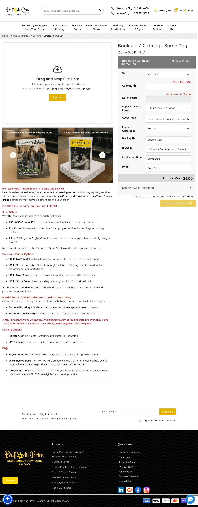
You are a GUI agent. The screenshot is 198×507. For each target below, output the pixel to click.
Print (125, 166)
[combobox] (168, 74)
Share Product (183, 61)
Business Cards (60, 461)
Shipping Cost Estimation (138, 188)
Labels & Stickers (61, 487)
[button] (7, 499)
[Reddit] (129, 490)
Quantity (127, 85)
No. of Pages (129, 97)
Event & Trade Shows (64, 472)
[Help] (134, 85)
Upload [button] (57, 97)
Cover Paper (129, 117)
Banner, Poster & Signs (65, 482)
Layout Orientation (129, 129)
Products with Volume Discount (69, 466)
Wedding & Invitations (64, 477)
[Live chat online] (190, 499)
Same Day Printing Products (68, 452)
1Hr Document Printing (64, 456)
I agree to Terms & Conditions (159, 420)
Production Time (132, 157)
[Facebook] (138, 490)
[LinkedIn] (121, 490)
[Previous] (13, 155)
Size (124, 73)
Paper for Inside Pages (131, 108)
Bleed (125, 147)
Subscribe (167, 411)
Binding (126, 138)
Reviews (10, 480)
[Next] (102, 155)
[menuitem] (34, 27)
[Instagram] (146, 490)
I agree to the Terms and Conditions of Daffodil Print (166, 196)
